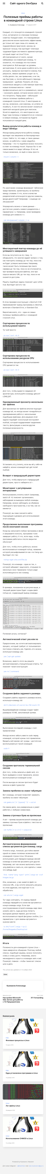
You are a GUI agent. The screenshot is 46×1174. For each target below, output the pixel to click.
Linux (23, 13)
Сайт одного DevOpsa (23, 3)
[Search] (42, 3)
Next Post (37, 997)
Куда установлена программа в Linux (22, 1073)
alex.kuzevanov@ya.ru (36, 1166)
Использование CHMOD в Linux (19, 1138)
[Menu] (4, 3)
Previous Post (13, 999)
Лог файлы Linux (13, 1106)
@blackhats (21, 1166)
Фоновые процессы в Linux (17, 1040)
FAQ (7, 1038)
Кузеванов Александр (17, 25)
